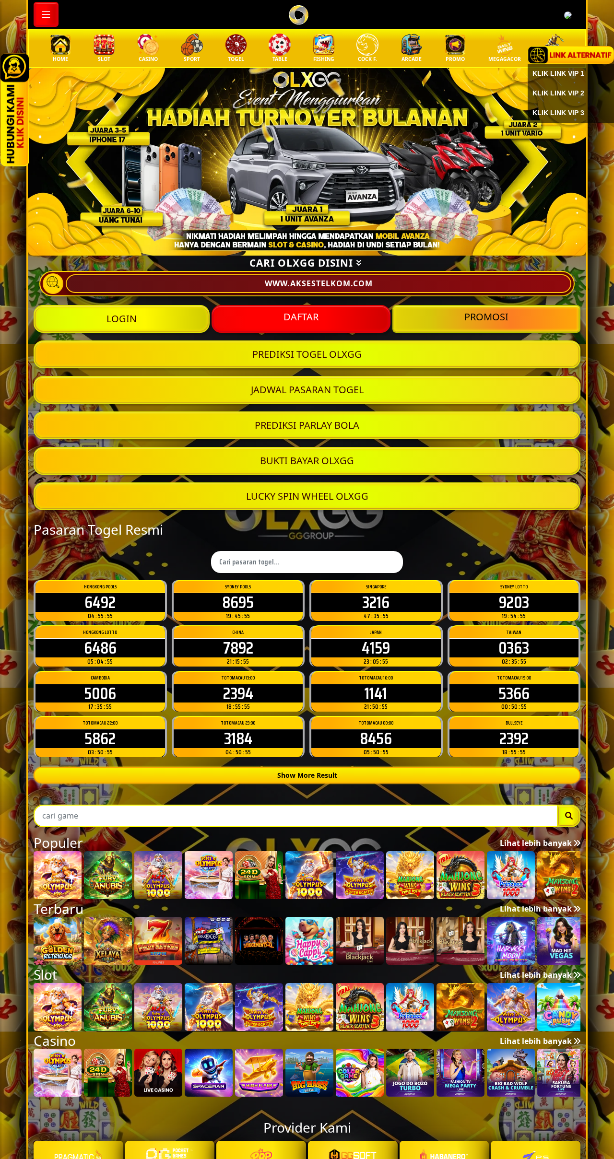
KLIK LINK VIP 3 (558, 113)
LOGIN (121, 318)
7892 (238, 647)
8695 (238, 602)
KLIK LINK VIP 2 (558, 93)
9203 (514, 602)
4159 (376, 647)
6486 (100, 647)
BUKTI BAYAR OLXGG (307, 460)
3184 (238, 738)
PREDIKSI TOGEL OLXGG (307, 354)
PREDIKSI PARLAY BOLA (307, 425)
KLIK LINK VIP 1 (558, 73)
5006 (100, 693)
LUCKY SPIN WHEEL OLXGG (307, 496)
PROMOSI (486, 316)
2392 (514, 738)
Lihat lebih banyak (537, 843)
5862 (100, 738)
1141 (376, 693)
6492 (100, 602)
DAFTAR (301, 316)
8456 (376, 738)
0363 (513, 647)
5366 (514, 693)
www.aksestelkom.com (319, 283)
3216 (376, 602)
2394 (238, 693)
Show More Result (307, 775)
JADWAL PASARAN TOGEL (307, 389)
